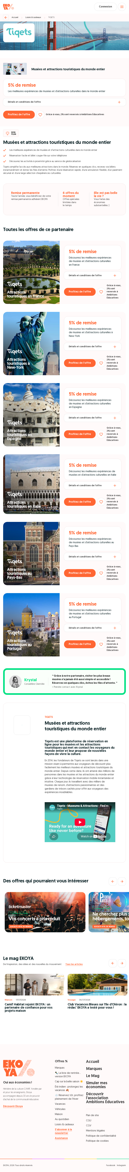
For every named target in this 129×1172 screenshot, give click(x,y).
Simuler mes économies (96, 1085)
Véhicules (60, 1109)
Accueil (15, 17)
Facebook (110, 1165)
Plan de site (92, 1115)
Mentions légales (95, 1131)
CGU (88, 1120)
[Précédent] (113, 881)
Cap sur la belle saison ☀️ (69, 1081)
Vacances (60, 1104)
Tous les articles (74, 964)
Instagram (121, 1165)
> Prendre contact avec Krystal (67, 687)
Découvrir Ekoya (13, 1106)
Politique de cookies (97, 1141)
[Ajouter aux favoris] (40, 115)
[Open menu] (122, 7)
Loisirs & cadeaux (33, 17)
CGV (88, 1125)
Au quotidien (62, 1119)
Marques (59, 1068)
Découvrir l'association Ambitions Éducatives (105, 1098)
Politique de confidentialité (101, 1136)
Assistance (61, 1138)
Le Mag (92, 1076)
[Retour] (5, 17)
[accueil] (8, 7)
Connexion (105, 7)
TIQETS (51, 17)
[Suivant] (122, 881)
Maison (59, 1114)
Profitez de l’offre (19, 114)
